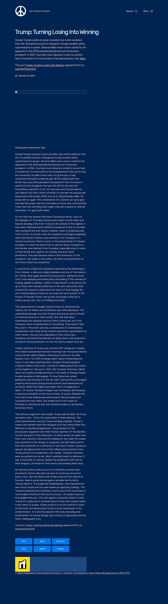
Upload (42, 549)
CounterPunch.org (25, 68)
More (82, 58)
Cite (23, 549)
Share (42, 541)
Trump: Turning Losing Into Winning (45, 65)
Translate (60, 549)
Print (24, 541)
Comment (61, 541)
